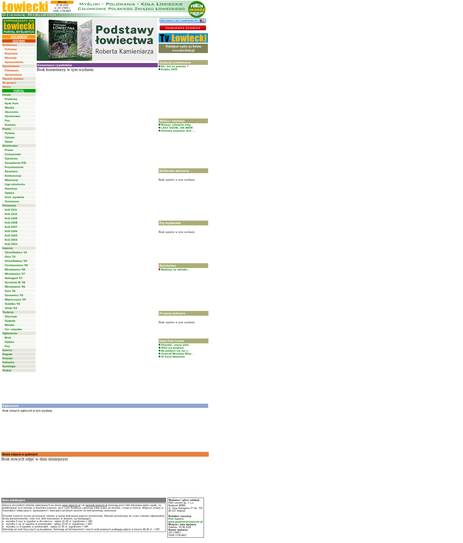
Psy (7, 120)
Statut (8, 141)
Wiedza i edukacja (172, 120)
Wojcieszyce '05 (15, 299)
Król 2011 (11, 209)
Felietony (11, 49)
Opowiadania (11, 66)
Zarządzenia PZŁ (16, 162)
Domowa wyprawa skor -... (178, 130)
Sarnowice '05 (14, 295)
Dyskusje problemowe (175, 62)
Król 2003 (11, 244)
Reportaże (11, 53)
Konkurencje (13, 175)
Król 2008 (11, 222)
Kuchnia (10, 124)
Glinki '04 (11, 308)
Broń (8, 337)
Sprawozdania (14, 62)
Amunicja (11, 188)
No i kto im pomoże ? (174, 66)
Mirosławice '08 (15, 269)
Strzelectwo (12, 116)
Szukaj (6, 370)
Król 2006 (11, 231)
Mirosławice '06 (15, 286)
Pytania (10, 133)
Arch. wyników (14, 197)
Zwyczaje (11, 316)
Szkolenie (11, 158)
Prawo (6, 128)
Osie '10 (10, 256)
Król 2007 (11, 226)
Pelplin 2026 (168, 69)
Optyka (9, 192)
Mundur (9, 324)
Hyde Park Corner (171, 341)
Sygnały (10, 320)
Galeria (7, 350)
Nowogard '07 (14, 278)
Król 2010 (11, 214)
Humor (6, 86)
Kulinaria (8, 362)
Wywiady (11, 57)
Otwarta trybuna (12, 78)
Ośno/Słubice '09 (16, 260)
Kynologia (9, 366)
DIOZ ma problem (172, 347)
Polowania (11, 70)
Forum (6, 94)
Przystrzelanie (14, 167)
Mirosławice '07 (15, 273)
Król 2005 (11, 235)
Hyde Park (11, 103)
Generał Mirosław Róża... (177, 353)
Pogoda (7, 354)
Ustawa (9, 137)
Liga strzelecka (15, 184)
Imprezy (7, 248)
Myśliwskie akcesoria (174, 170)
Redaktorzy (9, 44)
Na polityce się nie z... (175, 350)
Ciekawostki (13, 154)
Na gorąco (9, 82)
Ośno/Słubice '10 (16, 252)
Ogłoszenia (9, 333)
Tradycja (8, 312)
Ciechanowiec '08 (16, 265)
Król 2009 (11, 218)
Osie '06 (10, 290)
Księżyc (7, 358)
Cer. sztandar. (14, 329)
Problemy (11, 99)
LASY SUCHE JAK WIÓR (176, 127)
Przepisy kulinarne (172, 313)
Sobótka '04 (12, 303)
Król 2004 (11, 239)
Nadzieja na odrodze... (175, 269)
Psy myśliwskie (170, 223)
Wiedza (9, 107)
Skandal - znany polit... (175, 344)
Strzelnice (11, 171)
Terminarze (12, 201)
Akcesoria (11, 111)
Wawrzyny (11, 179)
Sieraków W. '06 (15, 282)
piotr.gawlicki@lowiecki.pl (186, 521)
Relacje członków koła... (176, 124)
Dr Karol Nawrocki (172, 356)
